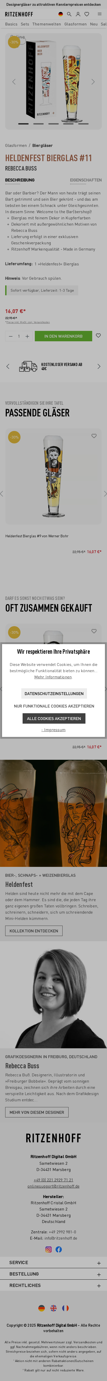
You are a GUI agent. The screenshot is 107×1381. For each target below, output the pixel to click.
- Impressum (53, 729)
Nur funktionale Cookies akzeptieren (54, 705)
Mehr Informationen (53, 676)
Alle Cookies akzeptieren (54, 718)
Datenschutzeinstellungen (54, 693)
